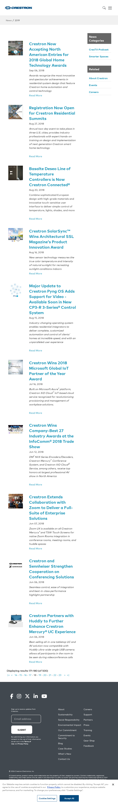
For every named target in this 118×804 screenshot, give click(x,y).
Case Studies (65, 748)
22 (54, 675)
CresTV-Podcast (98, 49)
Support (88, 714)
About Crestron (98, 78)
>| (68, 675)
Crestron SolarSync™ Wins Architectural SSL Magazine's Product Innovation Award (51, 239)
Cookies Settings (47, 798)
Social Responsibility (68, 719)
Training (88, 730)
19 (40, 675)
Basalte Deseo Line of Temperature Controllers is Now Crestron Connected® (50, 176)
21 (50, 675)
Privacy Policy (53, 787)
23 (60, 675)
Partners (88, 719)
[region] (59, 792)
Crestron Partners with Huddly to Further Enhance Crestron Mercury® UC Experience (52, 623)
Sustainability (65, 714)
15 (20, 675)
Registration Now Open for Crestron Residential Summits (52, 113)
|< (8, 675)
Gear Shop (89, 740)
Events (93, 85)
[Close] (113, 784)
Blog (60, 743)
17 (30, 675)
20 (44, 675)
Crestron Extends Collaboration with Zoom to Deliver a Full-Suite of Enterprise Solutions (51, 507)
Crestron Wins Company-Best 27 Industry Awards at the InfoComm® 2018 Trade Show (51, 435)
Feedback (89, 745)
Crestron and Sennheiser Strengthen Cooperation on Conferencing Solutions (51, 568)
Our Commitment (67, 730)
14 (16, 675)
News (9, 20)
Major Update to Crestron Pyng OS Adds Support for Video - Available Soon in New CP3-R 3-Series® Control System (52, 299)
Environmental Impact (69, 725)
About (61, 709)
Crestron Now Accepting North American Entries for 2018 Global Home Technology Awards (49, 54)
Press (86, 725)
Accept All (69, 798)
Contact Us (64, 759)
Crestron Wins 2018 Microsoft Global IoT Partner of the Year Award (49, 370)
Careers (93, 92)
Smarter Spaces (98, 56)
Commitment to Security (66, 736)
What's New (64, 753)
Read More (35, 95)
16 (25, 675)
